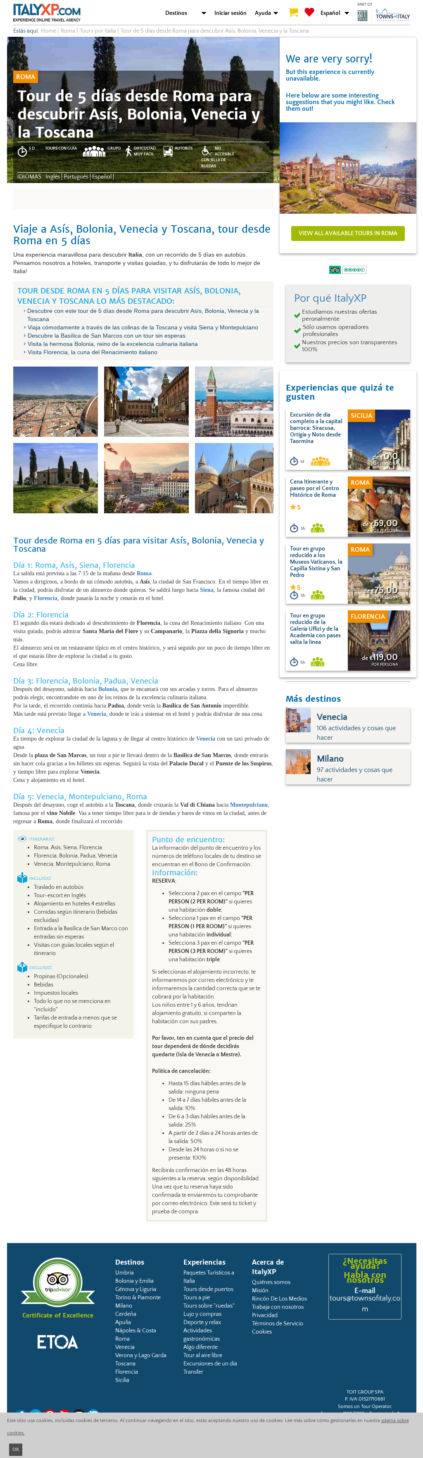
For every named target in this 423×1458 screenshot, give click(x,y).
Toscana (125, 1363)
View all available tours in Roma (348, 233)
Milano (123, 1306)
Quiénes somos (271, 1282)
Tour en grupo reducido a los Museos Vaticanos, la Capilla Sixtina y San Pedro (316, 562)
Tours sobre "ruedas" (209, 1306)
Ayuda (263, 13)
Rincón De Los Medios (279, 1299)
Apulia (123, 1322)
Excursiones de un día (210, 1363)
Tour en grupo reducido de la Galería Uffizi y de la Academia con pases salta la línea (315, 629)
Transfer (193, 1372)
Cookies (262, 1332)
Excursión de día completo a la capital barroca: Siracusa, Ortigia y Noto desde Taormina (316, 428)
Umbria (124, 1273)
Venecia (125, 1347)
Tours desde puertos (208, 1289)
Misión (260, 1290)
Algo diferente (200, 1347)
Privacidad (265, 1315)
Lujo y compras (202, 1314)
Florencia (126, 1372)
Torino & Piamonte (138, 1297)
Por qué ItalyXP (330, 298)
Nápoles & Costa (135, 1330)
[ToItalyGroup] (383, 15)
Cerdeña (125, 1314)
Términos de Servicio (277, 1323)
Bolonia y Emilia (134, 1281)
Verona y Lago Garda (140, 1355)
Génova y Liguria (135, 1289)
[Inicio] (47, 12)
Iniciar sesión (230, 13)
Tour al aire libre (202, 1355)
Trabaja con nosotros (278, 1307)
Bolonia (107, 689)
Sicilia (122, 1380)
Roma (122, 1339)
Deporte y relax (202, 1322)
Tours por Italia (98, 31)
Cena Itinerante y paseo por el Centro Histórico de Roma (314, 488)
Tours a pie (196, 1297)
